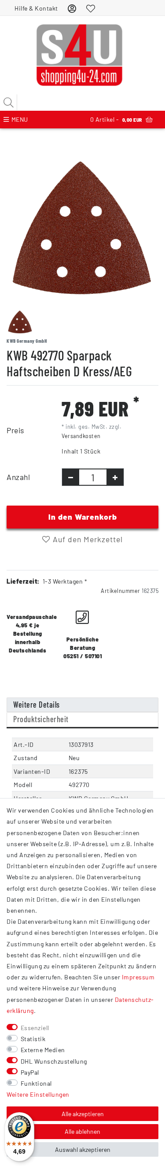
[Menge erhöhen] (115, 477)
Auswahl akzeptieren (82, 1149)
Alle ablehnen (82, 1131)
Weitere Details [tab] (36, 704)
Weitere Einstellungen (38, 1094)
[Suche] (8, 102)
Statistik (33, 1038)
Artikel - (116, 119)
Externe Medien (43, 1050)
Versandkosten (81, 435)
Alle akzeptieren (83, 1113)
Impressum (138, 977)
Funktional (36, 1083)
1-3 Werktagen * (65, 581)
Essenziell (35, 1027)
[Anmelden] (72, 8)
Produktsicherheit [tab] (41, 719)
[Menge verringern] (71, 477)
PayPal (30, 1072)
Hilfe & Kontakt (36, 8)
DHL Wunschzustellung (54, 1061)
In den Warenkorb (82, 516)
